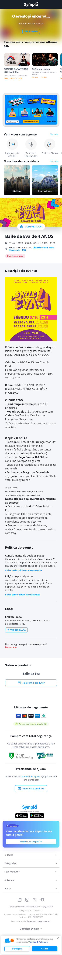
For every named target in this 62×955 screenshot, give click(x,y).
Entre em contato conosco (39, 921)
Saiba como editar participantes (22, 594)
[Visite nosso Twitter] (35, 900)
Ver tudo (54, 134)
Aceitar (44, 948)
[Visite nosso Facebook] (42, 900)
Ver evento (31, 31)
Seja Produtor (12, 871)
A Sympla (9, 880)
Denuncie (11, 647)
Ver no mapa (18, 629)
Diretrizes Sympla (29, 928)
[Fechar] (57, 938)
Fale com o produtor (33, 682)
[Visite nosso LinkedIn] (19, 900)
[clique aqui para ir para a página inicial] (31, 4)
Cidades (8, 854)
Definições (17, 948)
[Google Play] (37, 815)
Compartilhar (33, 226)
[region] (31, 945)
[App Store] (21, 815)
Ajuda (7, 888)
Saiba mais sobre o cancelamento (23, 570)
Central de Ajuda (31, 776)
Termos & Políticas (38, 941)
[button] (9, 941)
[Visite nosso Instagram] (27, 900)
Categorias (10, 863)
